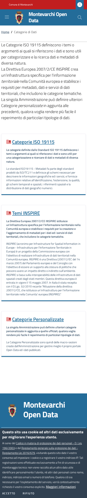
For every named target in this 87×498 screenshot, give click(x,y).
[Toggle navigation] (6, 17)
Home (5, 32)
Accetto (8, 493)
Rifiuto (29, 493)
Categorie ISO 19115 (33, 141)
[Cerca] (79, 17)
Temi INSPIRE (26, 213)
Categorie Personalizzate (38, 319)
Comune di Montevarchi (21, 4)
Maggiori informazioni (61, 486)
